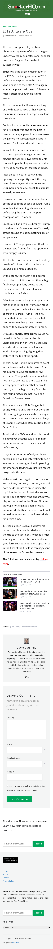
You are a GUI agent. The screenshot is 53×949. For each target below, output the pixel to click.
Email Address (13, 758)
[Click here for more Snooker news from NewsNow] (10, 860)
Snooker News (10, 26)
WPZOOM (15, 942)
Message (11, 717)
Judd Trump (15, 626)
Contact (6, 877)
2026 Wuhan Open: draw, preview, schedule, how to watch (34, 580)
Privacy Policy (8, 881)
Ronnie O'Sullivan (29, 626)
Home (5, 871)
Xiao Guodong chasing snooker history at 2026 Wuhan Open (33, 592)
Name (9, 744)
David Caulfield (10, 35)
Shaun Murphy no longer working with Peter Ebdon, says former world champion (34, 605)
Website (10, 771)
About (5, 874)
